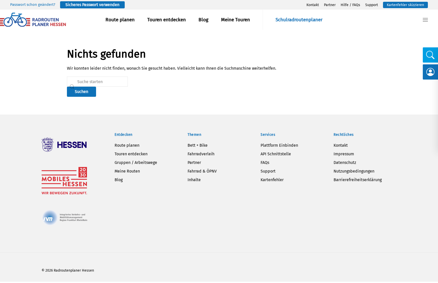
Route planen (120, 20)
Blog (203, 20)
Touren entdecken (166, 20)
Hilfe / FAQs (350, 5)
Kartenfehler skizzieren (405, 5)
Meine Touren (235, 20)
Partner (330, 5)
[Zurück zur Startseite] (33, 20)
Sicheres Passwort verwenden (92, 4)
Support (371, 5)
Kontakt (312, 5)
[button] (425, 20)
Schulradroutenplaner (299, 20)
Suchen (81, 91)
